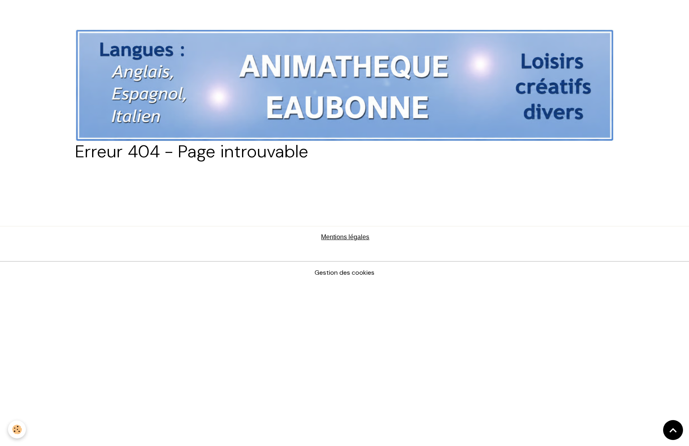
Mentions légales (345, 237)
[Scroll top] (673, 430)
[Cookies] (17, 429)
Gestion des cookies (344, 272)
